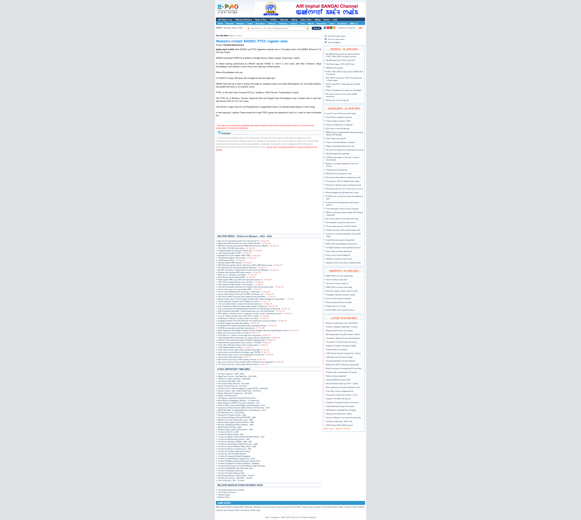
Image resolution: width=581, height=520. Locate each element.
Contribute (342, 23)
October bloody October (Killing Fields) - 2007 (235, 429)
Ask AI (316, 28)
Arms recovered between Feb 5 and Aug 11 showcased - (244, 291)
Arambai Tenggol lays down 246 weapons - (238, 323)
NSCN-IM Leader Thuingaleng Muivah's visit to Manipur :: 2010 (242, 410)
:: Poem (342, 395)
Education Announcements (264, 507)
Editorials (248, 507)
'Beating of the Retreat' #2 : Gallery (339, 413)
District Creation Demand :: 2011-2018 (232, 386)
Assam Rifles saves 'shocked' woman (340, 310)
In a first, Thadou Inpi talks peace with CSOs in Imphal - (243, 316)
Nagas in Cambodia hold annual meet (340, 146)
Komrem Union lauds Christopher (338, 298)
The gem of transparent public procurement (342, 402)
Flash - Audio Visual (304, 507)
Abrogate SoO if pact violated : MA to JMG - (239, 255)
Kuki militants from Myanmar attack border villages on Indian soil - (248, 306)
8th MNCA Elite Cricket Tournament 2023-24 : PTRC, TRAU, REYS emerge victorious (343, 55)
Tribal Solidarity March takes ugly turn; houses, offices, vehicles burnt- (249, 337)
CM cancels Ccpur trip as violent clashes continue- (241, 359)
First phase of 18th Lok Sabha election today (342, 181)
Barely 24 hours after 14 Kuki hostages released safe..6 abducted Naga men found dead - (256, 299)
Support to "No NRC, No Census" (338, 398)
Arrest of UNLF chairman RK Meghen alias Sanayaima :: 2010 (241, 405)
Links (302, 23)
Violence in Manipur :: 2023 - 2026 (231, 374)
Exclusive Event (288, 507)
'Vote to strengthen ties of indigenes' (339, 124)
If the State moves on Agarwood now (339, 391)
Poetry (354, 507)
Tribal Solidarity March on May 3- (235, 347)
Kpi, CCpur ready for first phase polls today (342, 218)
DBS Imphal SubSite (224, 507)
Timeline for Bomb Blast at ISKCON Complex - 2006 (238, 444)
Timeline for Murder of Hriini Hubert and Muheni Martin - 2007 (241, 436)
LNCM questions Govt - (231, 260)
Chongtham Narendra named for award (340, 294)
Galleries (283, 23)
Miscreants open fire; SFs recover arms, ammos (344, 188)
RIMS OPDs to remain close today (339, 287)
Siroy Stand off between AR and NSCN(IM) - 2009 (237, 417)
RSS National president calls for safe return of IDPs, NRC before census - (250, 265)
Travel (250, 23)
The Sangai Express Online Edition (231, 490)
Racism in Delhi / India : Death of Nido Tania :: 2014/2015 (239, 390)
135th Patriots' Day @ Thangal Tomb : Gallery (343, 353)
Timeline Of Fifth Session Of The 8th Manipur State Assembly (241, 465)
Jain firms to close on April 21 (337, 283)
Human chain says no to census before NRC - (240, 289)
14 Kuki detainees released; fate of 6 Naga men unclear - (243, 301)
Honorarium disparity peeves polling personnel (343, 185)
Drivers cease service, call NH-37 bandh (341, 226)
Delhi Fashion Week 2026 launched (339, 425)
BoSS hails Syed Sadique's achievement (341, 243)
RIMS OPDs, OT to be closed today (339, 276)
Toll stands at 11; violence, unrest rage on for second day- (244, 335)
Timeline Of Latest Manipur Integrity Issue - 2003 (236, 458)
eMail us (354, 23)
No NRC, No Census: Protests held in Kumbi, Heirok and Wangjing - (248, 270)
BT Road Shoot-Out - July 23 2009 (231, 412)
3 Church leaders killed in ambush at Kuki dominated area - (245, 304)
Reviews (230, 23)
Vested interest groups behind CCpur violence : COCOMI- (244, 342)
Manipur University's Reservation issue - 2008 (235, 420)
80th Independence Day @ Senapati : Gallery (343, 334)
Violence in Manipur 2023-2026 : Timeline (342, 326)
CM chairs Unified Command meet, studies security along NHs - (247, 296)
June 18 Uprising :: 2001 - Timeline (231, 480)
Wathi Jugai (255, 510)
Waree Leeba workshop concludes (339, 302)
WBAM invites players (334, 68)
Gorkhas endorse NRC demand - (235, 262)
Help (267, 517)
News (220, 23)
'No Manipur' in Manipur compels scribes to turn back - (243, 318)
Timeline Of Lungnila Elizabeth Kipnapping (234, 456)
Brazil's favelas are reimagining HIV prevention (344, 368)
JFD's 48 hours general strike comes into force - (240, 282)
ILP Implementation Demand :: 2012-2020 (233, 383)
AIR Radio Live (225, 19)
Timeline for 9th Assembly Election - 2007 (234, 439)
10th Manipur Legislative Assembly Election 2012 (236, 398)
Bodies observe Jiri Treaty (336, 306)
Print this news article (336, 39)
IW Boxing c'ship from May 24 (337, 100)
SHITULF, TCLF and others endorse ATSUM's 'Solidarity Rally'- (246, 340)
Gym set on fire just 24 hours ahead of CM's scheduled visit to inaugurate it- (251, 362)
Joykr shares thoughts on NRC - (234, 253)
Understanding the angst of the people (340, 406)
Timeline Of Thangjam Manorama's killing (234, 451)
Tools (331, 23)
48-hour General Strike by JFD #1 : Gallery (342, 383)
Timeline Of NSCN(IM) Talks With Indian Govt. (235, 468)
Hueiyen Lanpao (224, 494)
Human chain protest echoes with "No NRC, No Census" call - (246, 294)
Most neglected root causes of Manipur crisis (343, 387)
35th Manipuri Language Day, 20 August (341, 410)
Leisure (293, 23)
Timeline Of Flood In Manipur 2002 (231, 473)
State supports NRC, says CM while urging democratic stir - (245, 279)
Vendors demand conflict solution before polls (343, 230)
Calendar (284, 19)
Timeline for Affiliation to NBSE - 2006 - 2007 (235, 441)
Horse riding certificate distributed (338, 251)
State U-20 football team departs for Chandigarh (344, 90)
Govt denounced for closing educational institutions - (242, 267)
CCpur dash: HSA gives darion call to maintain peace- (243, 345)
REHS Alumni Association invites (339, 173)
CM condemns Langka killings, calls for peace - (240, 284)
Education (260, 23)
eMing (317, 19)
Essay (278, 507)
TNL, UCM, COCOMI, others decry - (236, 248)
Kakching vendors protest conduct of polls (342, 291)
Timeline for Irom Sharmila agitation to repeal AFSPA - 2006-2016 (243, 388)
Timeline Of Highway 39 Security (230, 470)
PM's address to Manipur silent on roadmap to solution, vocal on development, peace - (255, 313)
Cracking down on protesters (337, 349)
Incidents (317, 507)
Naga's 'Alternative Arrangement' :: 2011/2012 (235, 393)
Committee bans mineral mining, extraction (342, 208)
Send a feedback (334, 42)
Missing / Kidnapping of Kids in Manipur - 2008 (235, 424)
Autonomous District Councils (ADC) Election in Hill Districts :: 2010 (244, 407)
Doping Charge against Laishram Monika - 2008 (236, 422)
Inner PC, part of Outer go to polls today (341, 113)
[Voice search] (307, 28)
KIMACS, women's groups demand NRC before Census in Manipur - (248, 245)
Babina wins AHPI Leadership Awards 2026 (342, 364)
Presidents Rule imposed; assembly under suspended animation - (247, 325)
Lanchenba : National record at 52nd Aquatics (343, 338)
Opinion (362, 507)
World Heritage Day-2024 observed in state (342, 192)
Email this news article (336, 36)
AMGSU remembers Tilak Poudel (339, 259)
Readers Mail (238, 507)
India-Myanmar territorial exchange (339, 357)
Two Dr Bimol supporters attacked (339, 117)
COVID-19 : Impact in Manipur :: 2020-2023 (234, 378)
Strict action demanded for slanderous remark (343, 177)
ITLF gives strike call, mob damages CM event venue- (243, 364)
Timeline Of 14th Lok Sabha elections (232, 453)
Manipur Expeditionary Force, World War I (342, 323)
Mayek (311, 23)
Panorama (321, 23)
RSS (237, 510)
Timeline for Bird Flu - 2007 (228, 432)
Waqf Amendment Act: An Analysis (339, 330)
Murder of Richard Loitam (227, 395)
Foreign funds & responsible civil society (341, 372)
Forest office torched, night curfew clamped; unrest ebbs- (243, 349)
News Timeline (344, 507)
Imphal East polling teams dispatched (340, 240)
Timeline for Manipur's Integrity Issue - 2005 (234, 449)
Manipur (240, 23)
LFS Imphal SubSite (329, 507)
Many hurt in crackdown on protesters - (237, 274)
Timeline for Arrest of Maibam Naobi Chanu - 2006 (237, 446)
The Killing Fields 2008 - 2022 (229, 381)
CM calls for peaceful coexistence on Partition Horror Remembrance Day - (250, 287)
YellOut (273, 19)
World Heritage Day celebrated (337, 153)
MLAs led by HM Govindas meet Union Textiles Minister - (244, 243)
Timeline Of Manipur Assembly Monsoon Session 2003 (239, 461)
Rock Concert (229, 510)
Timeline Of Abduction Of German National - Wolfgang (238, 463)
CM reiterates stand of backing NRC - (236, 277)
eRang (294, 19)
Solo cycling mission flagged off (338, 255)
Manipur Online (224, 497)
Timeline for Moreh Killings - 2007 (231, 434)
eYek (335, 19)
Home (231, 35)
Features (272, 23)
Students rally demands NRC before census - (239, 272)
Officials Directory (243, 19)
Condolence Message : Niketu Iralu (339, 421)
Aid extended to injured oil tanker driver (341, 222)
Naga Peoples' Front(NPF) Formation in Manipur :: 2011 (239, 403)
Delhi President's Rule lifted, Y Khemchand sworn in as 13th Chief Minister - (251, 311)
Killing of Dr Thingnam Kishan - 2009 (232, 415)
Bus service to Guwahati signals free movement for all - (243, 241)
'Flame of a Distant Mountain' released (340, 142)
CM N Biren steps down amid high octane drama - (241, 328)
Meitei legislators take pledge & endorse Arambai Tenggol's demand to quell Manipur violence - (258, 330)
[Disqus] (268, 192)
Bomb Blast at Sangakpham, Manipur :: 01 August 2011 (239, 400)
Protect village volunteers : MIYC (338, 121)
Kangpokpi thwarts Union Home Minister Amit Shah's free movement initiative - (252, 320)
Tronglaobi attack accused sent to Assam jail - (240, 250)
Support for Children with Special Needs (341, 345)
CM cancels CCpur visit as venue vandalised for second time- (245, 354)
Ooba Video (306, 19)
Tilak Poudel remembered (336, 138)
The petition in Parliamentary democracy (341, 342)
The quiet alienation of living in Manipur (341, 361)
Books (327, 19)
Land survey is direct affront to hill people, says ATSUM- (243, 352)
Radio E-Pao (261, 19)
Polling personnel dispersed (336, 169)
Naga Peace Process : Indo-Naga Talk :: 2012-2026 (237, 376)
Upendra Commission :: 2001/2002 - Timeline (235, 478)
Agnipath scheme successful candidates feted (343, 262)
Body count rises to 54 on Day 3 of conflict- (239, 333)
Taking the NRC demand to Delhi (338, 379)
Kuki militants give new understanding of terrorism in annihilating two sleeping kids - (254, 308)
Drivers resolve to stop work (336, 279)
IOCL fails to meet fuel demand (337, 128)
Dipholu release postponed (336, 376)
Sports (219, 510)
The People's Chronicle (227, 492)
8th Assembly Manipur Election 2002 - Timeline (236, 475)
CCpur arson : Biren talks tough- (234, 357)
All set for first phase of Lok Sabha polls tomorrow (345, 150)
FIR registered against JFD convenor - (237, 258)
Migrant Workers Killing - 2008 (229, 427)
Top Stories (245, 510)
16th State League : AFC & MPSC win (340, 64)
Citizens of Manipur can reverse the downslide (343, 417)
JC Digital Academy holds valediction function (343, 247)
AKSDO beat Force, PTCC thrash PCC (340, 60)
